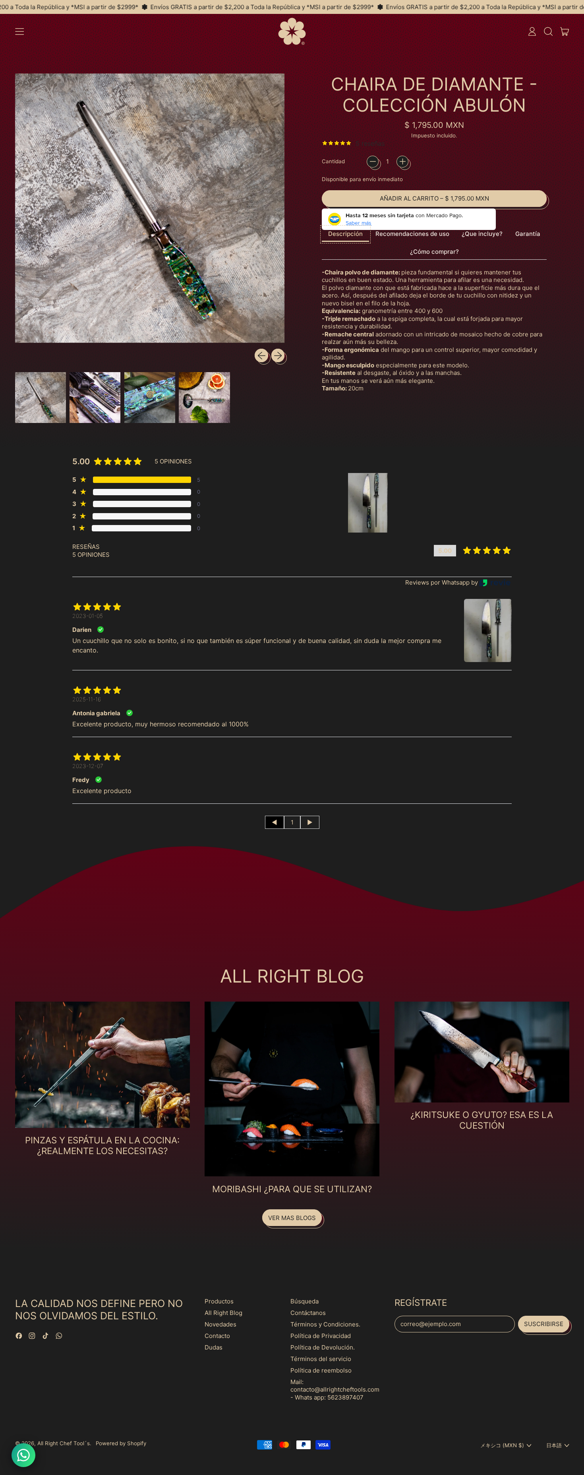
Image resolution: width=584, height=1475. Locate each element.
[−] (373, 162)
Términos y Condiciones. (325, 1324)
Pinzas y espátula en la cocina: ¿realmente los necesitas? (102, 1145)
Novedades (220, 1324)
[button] (548, 31)
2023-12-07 (87, 766)
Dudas (213, 1347)
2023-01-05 (87, 615)
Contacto (217, 1336)
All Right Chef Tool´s (63, 1443)
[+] (402, 162)
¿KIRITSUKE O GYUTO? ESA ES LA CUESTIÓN (481, 1120)
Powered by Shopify (121, 1443)
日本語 (554, 1445)
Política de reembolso (321, 1370)
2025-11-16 (86, 699)
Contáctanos (308, 1313)
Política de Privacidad (320, 1336)
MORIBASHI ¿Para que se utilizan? (292, 1188)
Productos (219, 1301)
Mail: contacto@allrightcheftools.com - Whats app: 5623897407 (334, 1389)
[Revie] (495, 582)
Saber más (358, 223)
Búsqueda (304, 1301)
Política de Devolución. (322, 1347)
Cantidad (333, 161)
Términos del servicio (320, 1359)
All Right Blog (223, 1313)
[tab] (345, 234)
